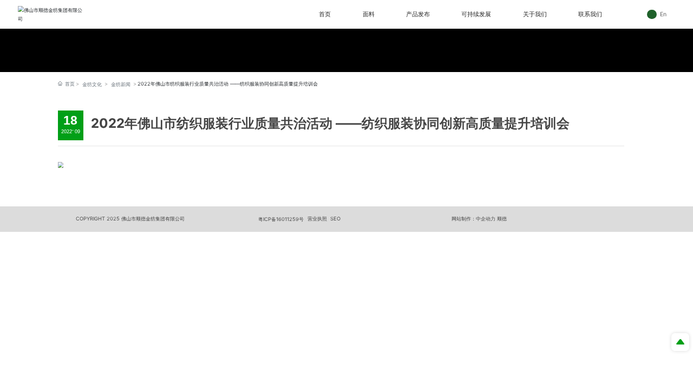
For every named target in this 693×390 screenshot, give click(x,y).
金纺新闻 (120, 84)
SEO (335, 219)
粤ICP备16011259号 (281, 219)
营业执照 (317, 219)
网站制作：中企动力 (473, 219)
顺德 (502, 219)
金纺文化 (92, 84)
